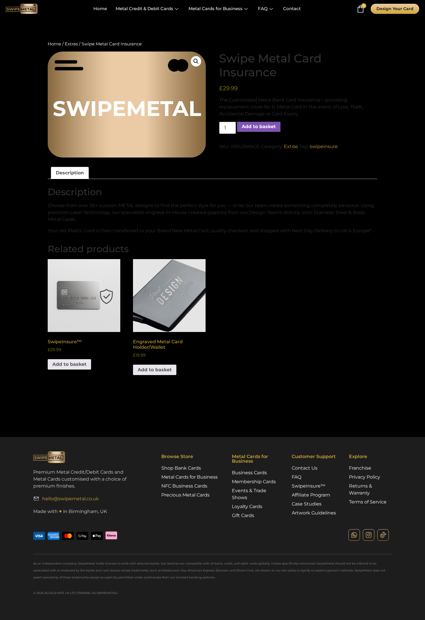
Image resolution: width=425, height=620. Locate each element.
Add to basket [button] (69, 364)
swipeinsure (324, 146)
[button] (196, 61)
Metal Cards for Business (216, 8)
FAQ (263, 8)
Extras (71, 44)
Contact (292, 8)
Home (100, 8)
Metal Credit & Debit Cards (144, 8)
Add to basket (259, 126)
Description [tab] (70, 173)
